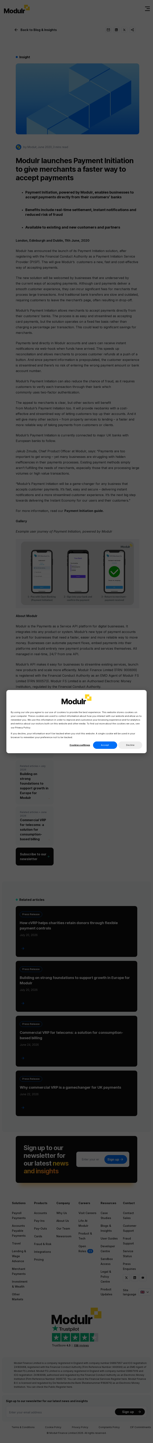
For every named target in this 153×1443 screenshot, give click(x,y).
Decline (130, 745)
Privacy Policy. (23, 727)
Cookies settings (80, 745)
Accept (105, 745)
